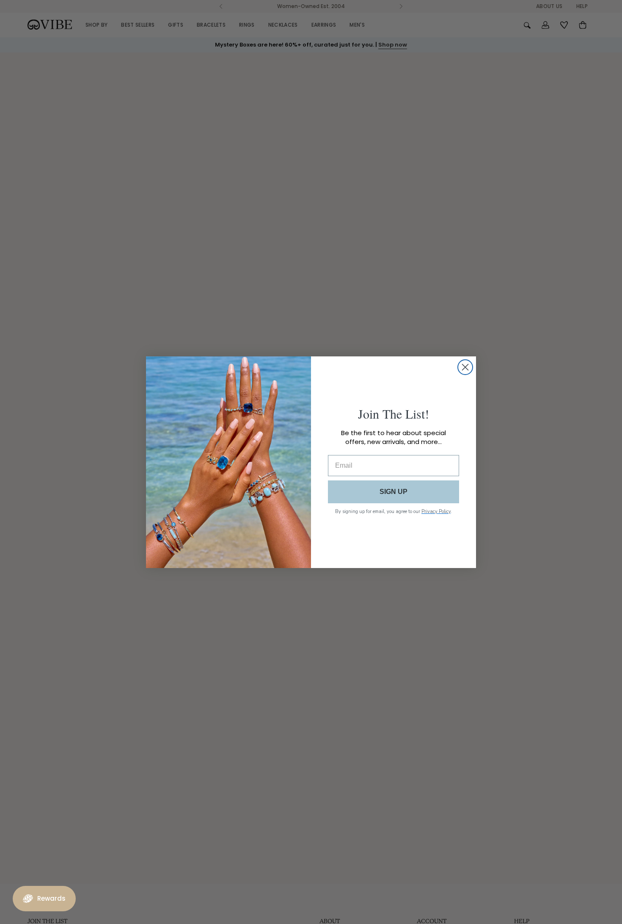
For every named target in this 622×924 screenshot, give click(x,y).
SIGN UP (393, 491)
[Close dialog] (465, 367)
